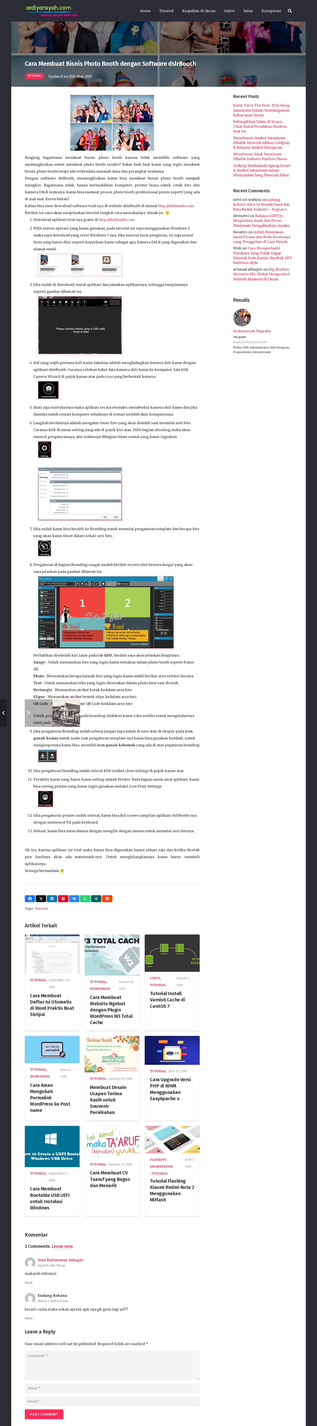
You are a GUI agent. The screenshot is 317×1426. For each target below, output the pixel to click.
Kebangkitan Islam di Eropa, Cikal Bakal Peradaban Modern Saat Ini (260, 126)
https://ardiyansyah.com (249, 342)
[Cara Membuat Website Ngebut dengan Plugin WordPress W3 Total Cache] (112, 955)
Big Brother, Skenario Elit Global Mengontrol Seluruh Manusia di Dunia (261, 274)
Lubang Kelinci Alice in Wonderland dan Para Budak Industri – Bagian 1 (261, 204)
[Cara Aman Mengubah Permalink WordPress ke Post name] (52, 1049)
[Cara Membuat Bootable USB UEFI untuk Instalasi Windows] (52, 1146)
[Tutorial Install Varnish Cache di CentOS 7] (172, 953)
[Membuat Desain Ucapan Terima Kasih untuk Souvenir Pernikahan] (112, 1054)
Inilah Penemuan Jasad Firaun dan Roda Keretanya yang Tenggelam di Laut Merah (261, 237)
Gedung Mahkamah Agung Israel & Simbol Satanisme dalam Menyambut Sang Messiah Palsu (261, 170)
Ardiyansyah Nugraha (252, 331)
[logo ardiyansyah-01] (52, 10)
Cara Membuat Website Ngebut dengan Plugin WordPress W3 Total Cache (111, 1010)
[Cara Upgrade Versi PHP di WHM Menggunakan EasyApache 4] (172, 1050)
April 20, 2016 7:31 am (51, 1265)
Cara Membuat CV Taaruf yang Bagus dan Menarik (110, 1179)
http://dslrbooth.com (176, 206)
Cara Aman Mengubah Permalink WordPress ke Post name (50, 1097)
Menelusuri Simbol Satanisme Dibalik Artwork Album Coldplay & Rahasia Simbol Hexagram (261, 143)
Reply (29, 1282)
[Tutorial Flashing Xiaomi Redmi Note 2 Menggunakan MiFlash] (172, 1139)
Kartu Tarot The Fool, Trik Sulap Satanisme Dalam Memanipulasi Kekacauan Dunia (261, 110)
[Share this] (30, 898)
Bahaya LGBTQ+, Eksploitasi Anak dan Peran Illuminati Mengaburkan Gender (261, 220)
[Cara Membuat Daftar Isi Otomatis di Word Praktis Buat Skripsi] (52, 954)
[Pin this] (63, 898)
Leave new (62, 1246)
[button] (176, 11)
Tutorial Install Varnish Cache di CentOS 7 (167, 1000)
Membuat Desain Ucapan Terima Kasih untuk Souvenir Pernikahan (108, 1100)
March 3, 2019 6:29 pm (53, 1301)
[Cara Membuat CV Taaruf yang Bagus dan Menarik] (112, 1142)
